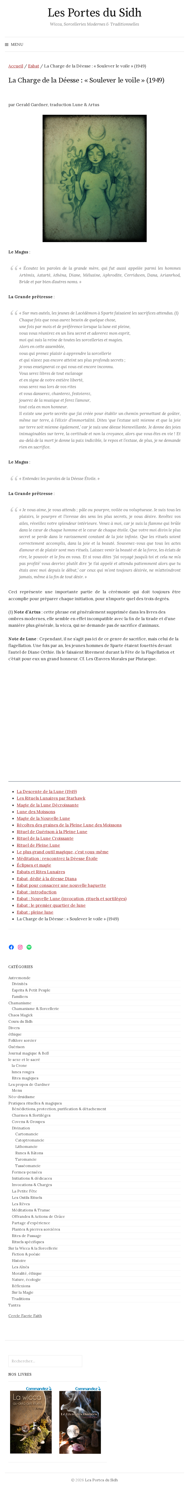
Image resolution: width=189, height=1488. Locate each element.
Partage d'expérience (31, 1223)
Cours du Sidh (20, 1021)
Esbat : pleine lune (35, 912)
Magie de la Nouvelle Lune (43, 818)
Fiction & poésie (26, 1254)
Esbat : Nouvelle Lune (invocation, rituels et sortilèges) (71, 898)
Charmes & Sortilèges (31, 1115)
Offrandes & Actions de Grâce (38, 1216)
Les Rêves (21, 1204)
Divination (21, 1128)
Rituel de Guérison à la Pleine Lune (52, 831)
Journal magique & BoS (28, 1053)
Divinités (19, 983)
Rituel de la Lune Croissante (45, 838)
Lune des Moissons (36, 811)
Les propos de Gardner (29, 1084)
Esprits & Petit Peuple (31, 990)
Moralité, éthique (27, 1273)
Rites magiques (25, 1078)
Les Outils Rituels (27, 1197)
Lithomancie (26, 1146)
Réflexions (21, 1286)
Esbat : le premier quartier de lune (51, 905)
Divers (14, 1027)
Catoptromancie (29, 1140)
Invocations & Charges (32, 1184)
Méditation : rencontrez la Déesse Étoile (57, 858)
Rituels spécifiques (28, 1242)
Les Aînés (20, 1267)
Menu (17, 1090)
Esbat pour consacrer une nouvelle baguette (61, 885)
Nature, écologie (26, 1279)
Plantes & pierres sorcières (36, 1229)
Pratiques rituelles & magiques (35, 1103)
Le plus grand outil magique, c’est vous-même (63, 852)
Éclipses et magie (34, 865)
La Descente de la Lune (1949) (47, 791)
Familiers (20, 996)
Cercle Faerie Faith (25, 1315)
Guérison (16, 1046)
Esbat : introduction (37, 892)
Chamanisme (20, 1003)
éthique (15, 1034)
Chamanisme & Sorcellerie (35, 1008)
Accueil (15, 66)
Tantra (14, 1305)
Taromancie (26, 1159)
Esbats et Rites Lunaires (41, 872)
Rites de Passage (26, 1235)
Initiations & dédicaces (32, 1178)
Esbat (33, 66)
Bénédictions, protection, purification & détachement (59, 1109)
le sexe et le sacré (24, 1059)
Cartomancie (26, 1134)
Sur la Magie (22, 1292)
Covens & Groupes (28, 1121)
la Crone (19, 1065)
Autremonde (19, 977)
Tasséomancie (28, 1165)
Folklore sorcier (22, 1040)
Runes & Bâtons (29, 1153)
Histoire (19, 1260)
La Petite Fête (24, 1191)
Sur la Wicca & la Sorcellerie (33, 1248)
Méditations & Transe (31, 1210)
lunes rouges (23, 1072)
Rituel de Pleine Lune (38, 845)
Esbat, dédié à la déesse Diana (47, 878)
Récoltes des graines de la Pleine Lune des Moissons (69, 825)
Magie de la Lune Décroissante (48, 805)
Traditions (21, 1298)
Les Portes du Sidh (94, 13)
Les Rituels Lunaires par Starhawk (51, 798)
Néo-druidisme (21, 1096)
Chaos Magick (20, 1015)
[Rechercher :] (180, 44)
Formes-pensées (27, 1172)
